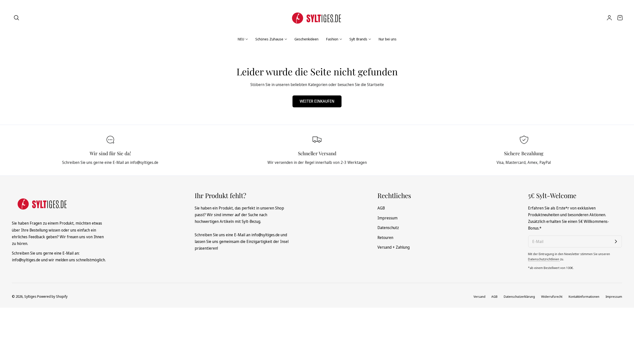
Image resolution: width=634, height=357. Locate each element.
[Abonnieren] (616, 241)
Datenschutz (388, 227)
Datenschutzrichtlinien (544, 259)
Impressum (387, 217)
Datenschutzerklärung (519, 296)
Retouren (385, 237)
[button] (16, 17)
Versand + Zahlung (393, 247)
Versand (479, 296)
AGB (381, 208)
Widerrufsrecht (551, 296)
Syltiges (30, 296)
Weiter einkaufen (317, 101)
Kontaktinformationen (584, 296)
